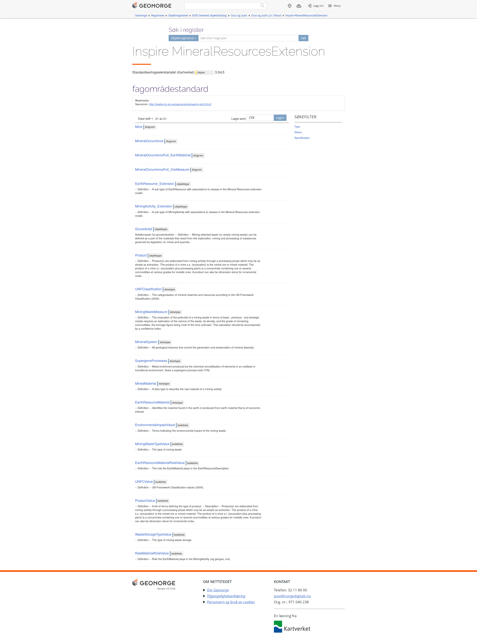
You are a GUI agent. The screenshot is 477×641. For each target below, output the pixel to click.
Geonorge (141, 15)
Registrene (157, 15)
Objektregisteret (178, 15)
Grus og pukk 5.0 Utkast (266, 15)
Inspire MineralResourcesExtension (306, 15)
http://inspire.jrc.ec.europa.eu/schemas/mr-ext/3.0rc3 (180, 104)
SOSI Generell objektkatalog (209, 15)
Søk (303, 38)
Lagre (280, 118)
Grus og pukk (239, 15)
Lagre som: (238, 118)
